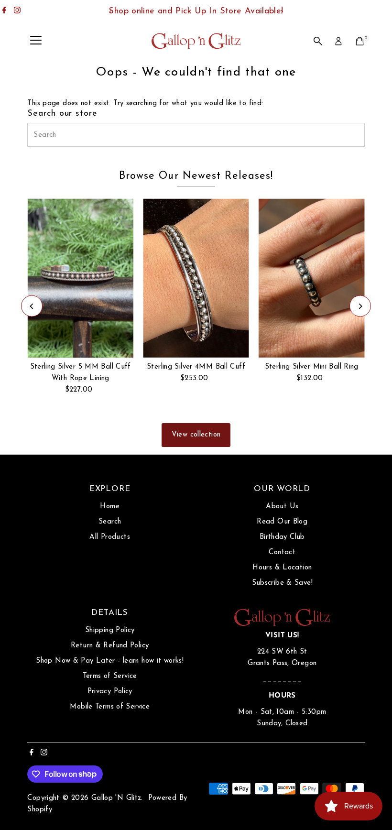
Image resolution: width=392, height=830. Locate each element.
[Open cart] (360, 41)
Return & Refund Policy (110, 645)
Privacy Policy (109, 691)
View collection (196, 434)
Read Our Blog (282, 521)
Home (110, 506)
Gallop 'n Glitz (116, 798)
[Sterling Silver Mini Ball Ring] (312, 278)
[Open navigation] (35, 41)
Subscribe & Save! (282, 583)
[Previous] (110, 11)
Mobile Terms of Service (110, 706)
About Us (282, 506)
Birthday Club (282, 537)
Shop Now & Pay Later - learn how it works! (110, 661)
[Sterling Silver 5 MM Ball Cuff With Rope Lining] (80, 278)
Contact (282, 552)
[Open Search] (318, 41)
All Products (109, 537)
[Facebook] (4, 11)
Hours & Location (282, 567)
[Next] (281, 11)
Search (109, 521)
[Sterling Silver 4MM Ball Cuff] (196, 277)
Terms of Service (110, 676)
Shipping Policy (110, 630)
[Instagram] (17, 11)
